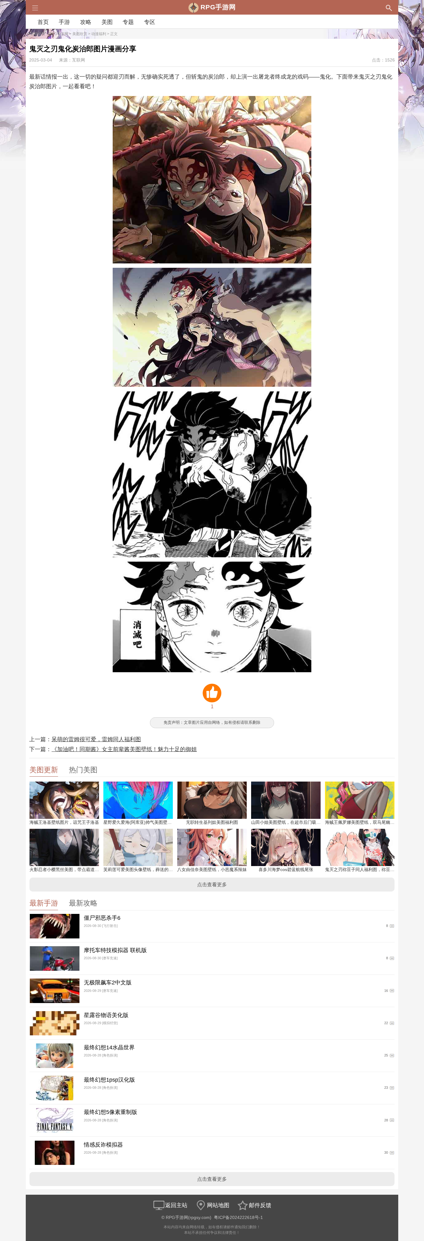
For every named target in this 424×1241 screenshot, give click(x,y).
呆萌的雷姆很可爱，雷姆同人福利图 (96, 739)
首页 (43, 22)
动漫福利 (98, 34)
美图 (107, 22)
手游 (64, 22)
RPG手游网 (58, 34)
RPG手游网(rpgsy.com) (188, 1217)
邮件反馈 (260, 1205)
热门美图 (83, 770)
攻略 (85, 22)
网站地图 (218, 1205)
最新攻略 (83, 903)
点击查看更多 (212, 884)
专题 (128, 22)
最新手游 (43, 903)
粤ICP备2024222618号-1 (238, 1217)
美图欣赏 (79, 34)
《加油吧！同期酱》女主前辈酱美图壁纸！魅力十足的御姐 (124, 749)
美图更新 (43, 770)
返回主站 (176, 1205)
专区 (149, 22)
